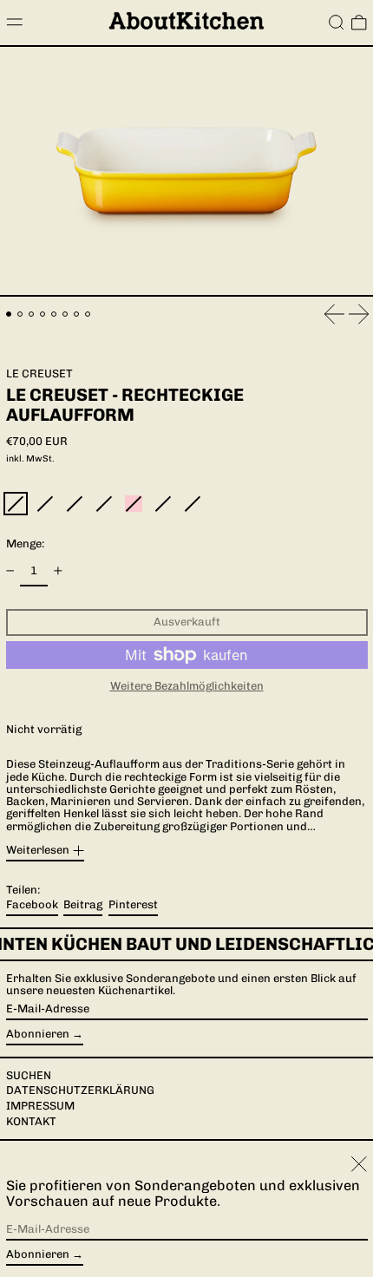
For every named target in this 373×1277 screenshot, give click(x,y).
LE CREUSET (39, 373)
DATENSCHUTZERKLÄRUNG (80, 1090)
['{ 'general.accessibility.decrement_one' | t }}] (10, 571)
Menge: (25, 543)
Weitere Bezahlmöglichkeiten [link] (187, 686)
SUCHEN (28, 1075)
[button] (336, 23)
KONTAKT (31, 1121)
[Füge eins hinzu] (58, 571)
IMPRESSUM (40, 1105)
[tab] (9, 314)
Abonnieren (37, 1033)
